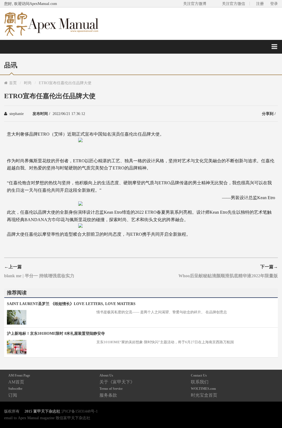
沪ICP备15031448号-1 (79, 411)
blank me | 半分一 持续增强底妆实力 (39, 275)
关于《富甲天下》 (117, 379)
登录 (274, 4)
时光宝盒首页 (204, 392)
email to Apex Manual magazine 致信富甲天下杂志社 (47, 418)
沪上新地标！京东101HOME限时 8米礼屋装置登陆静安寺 (56, 333)
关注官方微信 (233, 4)
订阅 (15, 392)
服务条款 (111, 392)
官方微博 (271, 411)
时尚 (28, 83)
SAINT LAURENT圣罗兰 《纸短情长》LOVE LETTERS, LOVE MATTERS (71, 304)
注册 (260, 4)
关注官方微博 (194, 4)
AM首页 (19, 379)
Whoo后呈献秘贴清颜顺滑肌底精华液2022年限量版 (228, 275)
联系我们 (199, 379)
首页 (13, 83)
